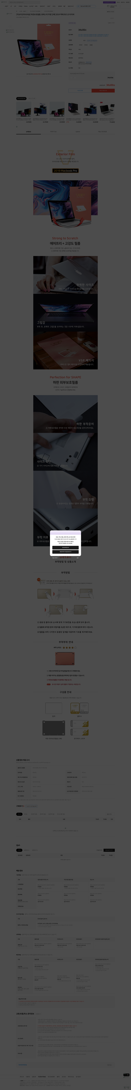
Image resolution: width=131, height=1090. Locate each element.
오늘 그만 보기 (55, 557)
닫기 (78, 557)
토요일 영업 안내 (65, 547)
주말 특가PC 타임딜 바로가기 (65, 551)
